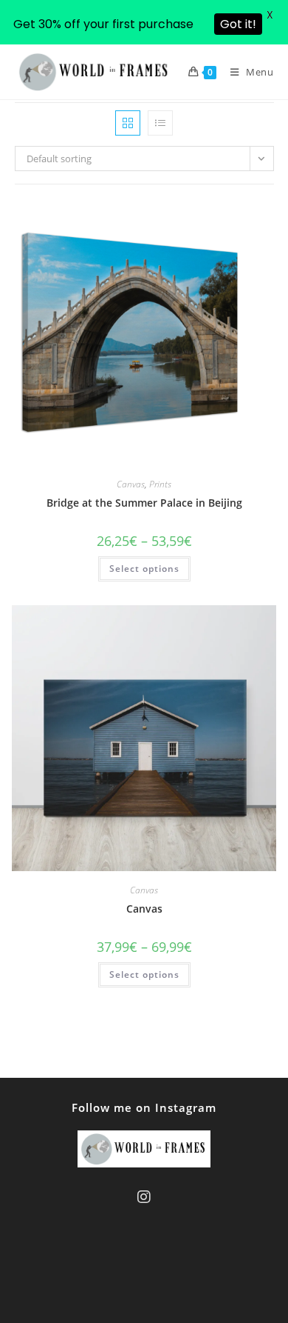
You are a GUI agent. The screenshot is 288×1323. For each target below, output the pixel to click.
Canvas (131, 484)
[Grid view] (127, 123)
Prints (160, 484)
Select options (144, 568)
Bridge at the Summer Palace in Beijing (144, 503)
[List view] (160, 123)
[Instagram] (144, 1197)
